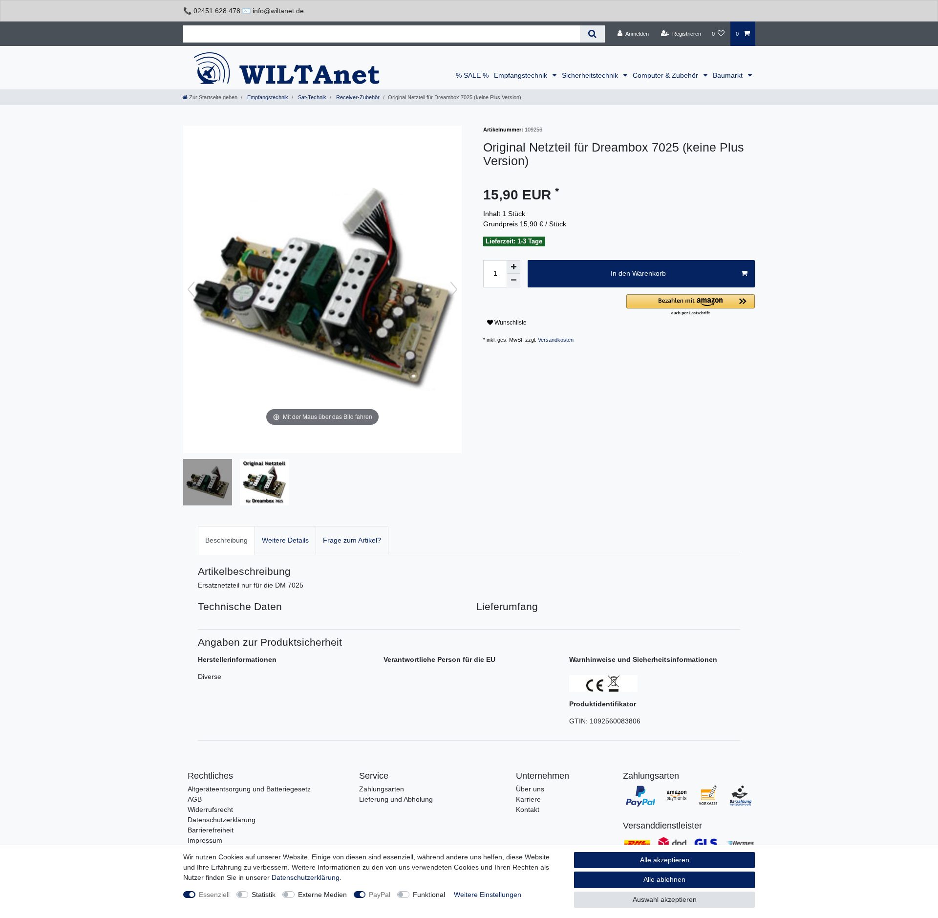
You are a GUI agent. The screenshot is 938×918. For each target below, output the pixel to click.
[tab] (226, 540)
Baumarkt (729, 75)
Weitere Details (285, 540)
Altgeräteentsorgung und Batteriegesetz (249, 789)
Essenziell (214, 894)
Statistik (264, 894)
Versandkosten (556, 340)
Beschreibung (226, 540)
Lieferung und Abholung (396, 799)
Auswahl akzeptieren (665, 899)
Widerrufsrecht (210, 809)
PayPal (379, 894)
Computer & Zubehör (666, 75)
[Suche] (592, 34)
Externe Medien (322, 894)
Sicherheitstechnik (591, 75)
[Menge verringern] (513, 280)
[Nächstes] (454, 289)
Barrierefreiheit (211, 830)
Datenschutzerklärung (222, 820)
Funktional (429, 894)
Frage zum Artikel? (352, 540)
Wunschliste (510, 322)
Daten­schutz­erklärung (306, 877)
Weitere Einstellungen (487, 894)
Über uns (530, 789)
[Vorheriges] (191, 289)
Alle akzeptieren (664, 860)
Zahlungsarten (381, 789)
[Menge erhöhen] (513, 267)
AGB (195, 799)
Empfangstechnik (521, 75)
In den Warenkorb (638, 273)
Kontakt (527, 809)
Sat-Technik (311, 97)
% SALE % (472, 75)
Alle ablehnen (664, 879)
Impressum (205, 840)
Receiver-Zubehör (357, 97)
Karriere (528, 799)
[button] (690, 305)
